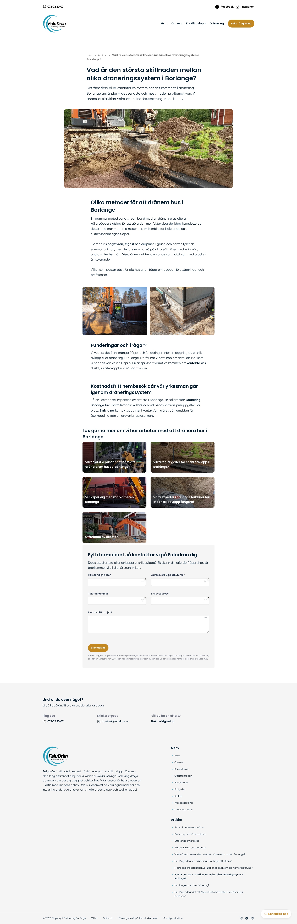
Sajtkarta (108, 918)
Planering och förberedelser (190, 834)
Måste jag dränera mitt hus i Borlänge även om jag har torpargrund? (213, 867)
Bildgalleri (179, 789)
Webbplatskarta (183, 802)
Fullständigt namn (99, 575)
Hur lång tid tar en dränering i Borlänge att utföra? (203, 861)
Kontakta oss (181, 769)
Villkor (94, 918)
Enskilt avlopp (196, 23)
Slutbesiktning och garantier (190, 847)
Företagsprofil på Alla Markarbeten (138, 918)
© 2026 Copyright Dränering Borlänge (64, 918)
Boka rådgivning (241, 23)
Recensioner (181, 782)
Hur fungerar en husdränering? (191, 885)
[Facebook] (247, 918)
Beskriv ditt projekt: (100, 612)
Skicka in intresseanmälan (189, 827)
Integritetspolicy (183, 809)
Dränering (217, 23)
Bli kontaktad (98, 647)
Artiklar (178, 796)
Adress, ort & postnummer (168, 575)
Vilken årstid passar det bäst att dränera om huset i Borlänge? (209, 854)
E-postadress (160, 593)
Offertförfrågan (183, 775)
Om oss (176, 23)
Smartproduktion (173, 918)
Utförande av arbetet (186, 840)
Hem (164, 23)
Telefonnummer (98, 593)
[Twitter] (252, 918)
